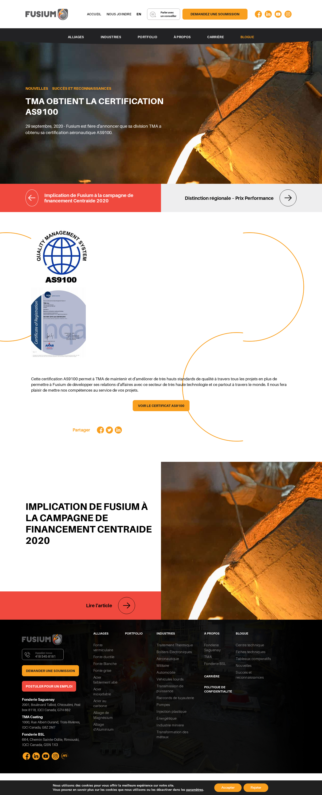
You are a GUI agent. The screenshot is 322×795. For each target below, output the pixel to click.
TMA (208, 657)
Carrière (215, 37)
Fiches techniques (250, 652)
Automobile (166, 672)
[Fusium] (46, 14)
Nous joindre (119, 14)
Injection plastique (171, 711)
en (138, 14)
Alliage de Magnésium (103, 715)
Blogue (247, 37)
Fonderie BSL (215, 664)
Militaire (163, 666)
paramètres (194, 790)
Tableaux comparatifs (253, 659)
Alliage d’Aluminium (103, 726)
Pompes (163, 705)
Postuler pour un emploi (49, 686)
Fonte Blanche (105, 664)
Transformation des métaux (172, 734)
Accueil (94, 14)
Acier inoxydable (102, 691)
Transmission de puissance (170, 688)
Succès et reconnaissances (81, 88)
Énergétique (167, 718)
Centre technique (250, 645)
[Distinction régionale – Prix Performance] (229, 198)
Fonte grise (102, 670)
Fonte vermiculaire (103, 647)
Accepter (228, 787)
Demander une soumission (50, 671)
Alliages (76, 37)
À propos (182, 37)
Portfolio (147, 37)
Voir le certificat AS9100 (161, 406)
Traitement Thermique (175, 645)
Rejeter (256, 787)
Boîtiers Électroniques (174, 652)
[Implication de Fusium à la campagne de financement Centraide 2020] (93, 198)
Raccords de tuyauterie (175, 698)
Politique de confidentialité (216, 689)
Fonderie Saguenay (38, 699)
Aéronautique (168, 659)
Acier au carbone (100, 703)
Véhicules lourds (170, 679)
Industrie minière (170, 725)
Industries (111, 37)
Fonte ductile (104, 657)
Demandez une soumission (214, 14)
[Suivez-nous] (258, 14)
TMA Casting (32, 717)
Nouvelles (36, 88)
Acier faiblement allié (105, 679)
